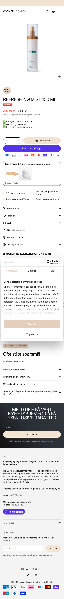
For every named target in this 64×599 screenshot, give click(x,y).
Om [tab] (52, 270)
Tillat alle (32, 324)
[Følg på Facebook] (28, 575)
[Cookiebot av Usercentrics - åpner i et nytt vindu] (46, 262)
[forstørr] (60, 76)
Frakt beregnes (25, 114)
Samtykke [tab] (11, 270)
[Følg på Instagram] (35, 575)
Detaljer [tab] (32, 270)
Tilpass (30, 334)
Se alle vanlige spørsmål (14, 361)
